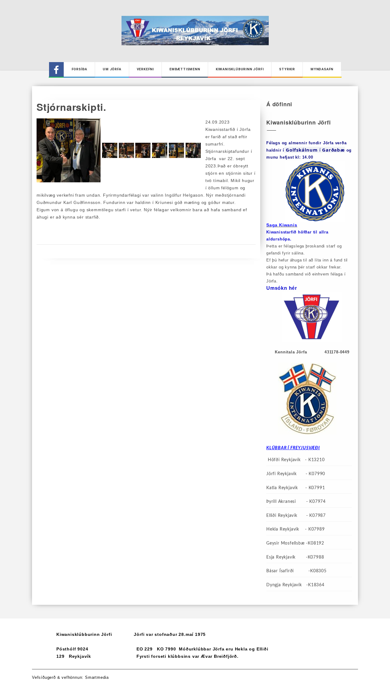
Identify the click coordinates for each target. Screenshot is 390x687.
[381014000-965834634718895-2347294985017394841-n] (160, 150)
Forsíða (79, 69)
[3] (69, 150)
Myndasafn (321, 69)
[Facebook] (56, 69)
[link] (333, 150)
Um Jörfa (112, 69)
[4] (110, 150)
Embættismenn (184, 69)
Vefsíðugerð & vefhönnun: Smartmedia (70, 677)
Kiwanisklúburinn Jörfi (240, 69)
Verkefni (145, 69)
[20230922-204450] (143, 150)
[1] (193, 150)
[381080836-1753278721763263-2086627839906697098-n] (177, 150)
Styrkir (287, 69)
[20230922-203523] (127, 150)
